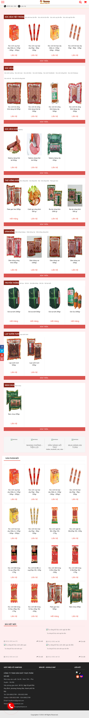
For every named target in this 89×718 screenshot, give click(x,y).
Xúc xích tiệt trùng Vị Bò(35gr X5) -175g (75, 570)
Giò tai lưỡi (47, 283)
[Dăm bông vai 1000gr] (34, 247)
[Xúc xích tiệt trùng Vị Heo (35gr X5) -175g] (14, 593)
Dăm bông (10, 232)
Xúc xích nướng (9, 73)
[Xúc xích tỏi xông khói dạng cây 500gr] (54, 93)
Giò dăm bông (34, 283)
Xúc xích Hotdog (37, 73)
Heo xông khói (24, 181)
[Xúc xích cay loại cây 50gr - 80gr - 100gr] (34, 32)
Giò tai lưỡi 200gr (55, 312)
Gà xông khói (33, 181)
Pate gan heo (54, 181)
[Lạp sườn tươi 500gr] (14, 349)
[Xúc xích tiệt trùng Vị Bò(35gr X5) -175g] (75, 554)
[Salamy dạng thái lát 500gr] (14, 144)
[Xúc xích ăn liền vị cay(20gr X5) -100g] (34, 554)
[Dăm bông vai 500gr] (54, 247)
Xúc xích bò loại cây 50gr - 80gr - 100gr (75, 492)
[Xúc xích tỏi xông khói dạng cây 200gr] (75, 93)
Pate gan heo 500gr (14, 209)
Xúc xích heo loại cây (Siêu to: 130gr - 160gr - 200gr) (14, 531)
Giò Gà (41, 283)
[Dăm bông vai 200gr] (75, 247)
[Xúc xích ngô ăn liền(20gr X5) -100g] (75, 515)
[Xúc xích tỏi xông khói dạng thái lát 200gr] (34, 93)
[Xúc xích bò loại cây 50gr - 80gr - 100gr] (75, 32)
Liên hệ (23, 6)
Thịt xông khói (12, 180)
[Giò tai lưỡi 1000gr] (14, 298)
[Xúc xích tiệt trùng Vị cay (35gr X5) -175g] (14, 554)
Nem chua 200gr (14, 414)
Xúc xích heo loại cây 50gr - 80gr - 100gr (34, 531)
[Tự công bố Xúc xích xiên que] (15, 645)
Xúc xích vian (19, 73)
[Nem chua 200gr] (14, 400)
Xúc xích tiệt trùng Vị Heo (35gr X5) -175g (14, 609)
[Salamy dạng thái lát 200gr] (34, 144)
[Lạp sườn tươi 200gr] (34, 349)
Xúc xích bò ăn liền (43, 17)
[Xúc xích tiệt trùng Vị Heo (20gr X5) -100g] (34, 593)
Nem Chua (9, 385)
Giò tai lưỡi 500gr (34, 312)
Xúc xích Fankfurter (49, 73)
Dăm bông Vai (31, 232)
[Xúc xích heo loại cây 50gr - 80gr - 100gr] (34, 515)
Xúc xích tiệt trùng (14, 17)
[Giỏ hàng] (85, 2)
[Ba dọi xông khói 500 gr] (75, 195)
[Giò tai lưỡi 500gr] (34, 298)
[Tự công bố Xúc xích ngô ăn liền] (58, 629)
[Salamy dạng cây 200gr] (54, 144)
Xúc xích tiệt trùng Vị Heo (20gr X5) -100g (34, 609)
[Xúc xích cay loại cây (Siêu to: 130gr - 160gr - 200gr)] (14, 32)
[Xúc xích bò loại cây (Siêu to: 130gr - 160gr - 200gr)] (54, 32)
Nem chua (18, 385)
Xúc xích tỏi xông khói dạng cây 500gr (54, 109)
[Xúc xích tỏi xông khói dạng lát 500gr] (14, 93)
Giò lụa (22, 283)
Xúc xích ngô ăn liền (69, 17)
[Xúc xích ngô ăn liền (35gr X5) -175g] (54, 515)
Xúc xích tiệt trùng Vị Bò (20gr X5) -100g (55, 570)
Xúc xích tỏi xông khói (18, 78)
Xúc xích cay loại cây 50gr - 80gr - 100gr (34, 48)
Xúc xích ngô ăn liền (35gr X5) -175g (54, 531)
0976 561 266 (11, 6)
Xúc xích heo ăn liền (31, 17)
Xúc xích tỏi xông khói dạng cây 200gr (75, 109)
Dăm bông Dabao (20, 232)
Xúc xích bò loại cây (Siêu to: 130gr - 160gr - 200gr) (54, 48)
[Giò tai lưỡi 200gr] (54, 298)
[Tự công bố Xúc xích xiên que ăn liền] (60, 645)
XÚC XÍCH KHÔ (11, 129)
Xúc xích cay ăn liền (56, 17)
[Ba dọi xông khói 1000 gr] (54, 195)
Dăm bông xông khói (42, 232)
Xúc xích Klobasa (73, 73)
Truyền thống (12, 283)
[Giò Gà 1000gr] (75, 298)
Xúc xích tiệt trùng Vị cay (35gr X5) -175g (14, 570)
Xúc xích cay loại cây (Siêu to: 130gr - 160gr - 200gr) (13, 48)
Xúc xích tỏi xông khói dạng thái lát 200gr (34, 109)
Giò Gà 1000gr (75, 312)
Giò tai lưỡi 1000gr (13, 312)
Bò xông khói (45, 181)
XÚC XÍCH (9, 68)
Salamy (20, 129)
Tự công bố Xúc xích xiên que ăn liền (58, 648)
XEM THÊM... (44, 61)
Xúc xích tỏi (7, 78)
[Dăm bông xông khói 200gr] (14, 247)
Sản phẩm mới (12, 458)
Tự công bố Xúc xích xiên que (13, 648)
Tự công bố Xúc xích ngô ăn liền (56, 633)
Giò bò (27, 283)
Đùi (39, 181)
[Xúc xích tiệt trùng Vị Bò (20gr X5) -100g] (54, 554)
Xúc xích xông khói (61, 73)
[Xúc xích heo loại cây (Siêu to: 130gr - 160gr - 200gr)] (14, 515)
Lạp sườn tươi (12, 334)
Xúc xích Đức (27, 73)
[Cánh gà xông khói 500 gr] (34, 195)
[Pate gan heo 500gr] (14, 195)
